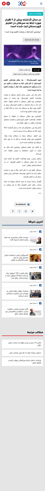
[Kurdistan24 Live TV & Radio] (4, 3)
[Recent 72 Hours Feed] (8, 3)
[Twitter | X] (19, 211)
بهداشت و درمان (35, 13)
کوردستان (36, 69)
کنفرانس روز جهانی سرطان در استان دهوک (26, 74)
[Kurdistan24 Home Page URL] (22, 3)
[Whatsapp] (26, 211)
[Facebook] (13, 211)
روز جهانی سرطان (24, 69)
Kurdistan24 (21, 204)
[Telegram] (32, 211)
